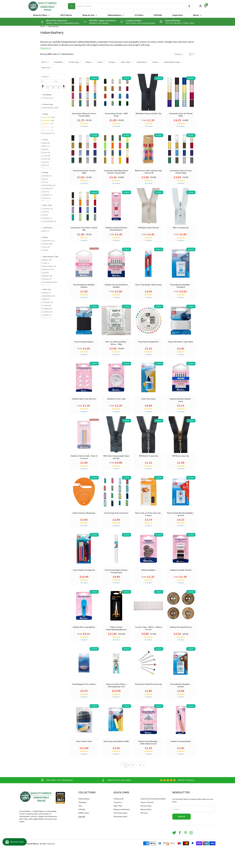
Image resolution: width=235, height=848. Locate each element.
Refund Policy (146, 809)
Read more (45, 48)
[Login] (200, 6)
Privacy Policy (146, 806)
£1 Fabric (139, 15)
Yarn (80, 806)
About (196, 15)
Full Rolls (158, 15)
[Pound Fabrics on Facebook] (180, 833)
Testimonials (118, 799)
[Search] (71, 6)
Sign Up (181, 816)
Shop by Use (88, 15)
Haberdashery (115, 15)
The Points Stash (120, 813)
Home (42, 26)
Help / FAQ (118, 806)
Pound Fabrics (32, 844)
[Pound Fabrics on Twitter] (174, 833)
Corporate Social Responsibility (153, 799)
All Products (66, 15)
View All (81, 816)
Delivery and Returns (122, 809)
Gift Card (144, 813)
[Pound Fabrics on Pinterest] (185, 833)
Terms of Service (147, 802)
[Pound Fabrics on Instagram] (191, 833)
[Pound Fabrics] (43, 6)
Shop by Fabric (40, 15)
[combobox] (130, 6)
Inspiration (177, 15)
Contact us (118, 802)
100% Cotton (83, 813)
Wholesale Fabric (121, 816)
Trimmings (82, 802)
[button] (189, 6)
